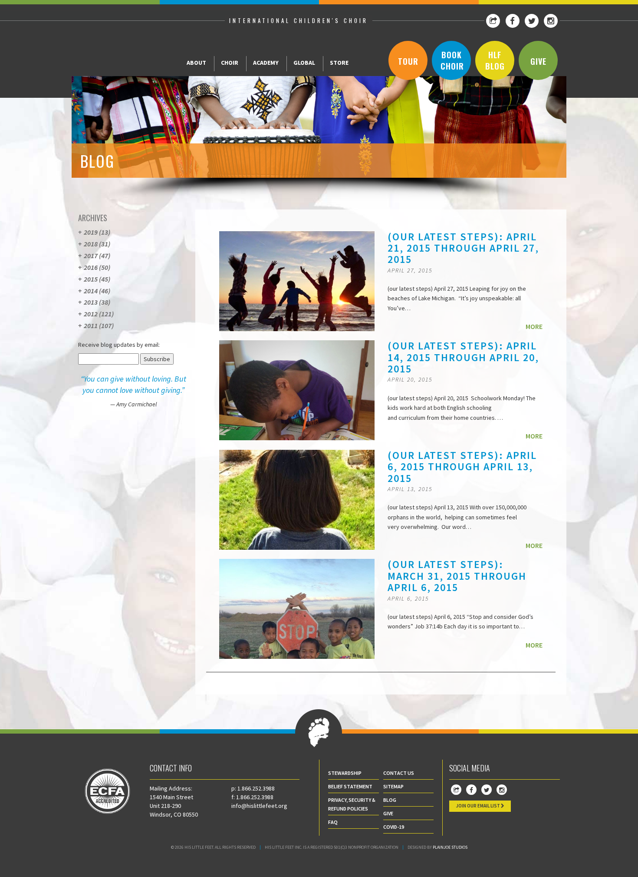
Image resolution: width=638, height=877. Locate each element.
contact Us (398, 773)
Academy (266, 62)
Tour (408, 61)
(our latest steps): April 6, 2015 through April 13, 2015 (462, 466)
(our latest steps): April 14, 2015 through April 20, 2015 (463, 357)
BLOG (389, 800)
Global (304, 62)
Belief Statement (350, 786)
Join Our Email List (478, 806)
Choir (229, 62)
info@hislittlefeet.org (259, 806)
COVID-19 (393, 827)
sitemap (393, 786)
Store (339, 62)
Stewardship (345, 773)
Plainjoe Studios (450, 847)
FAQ (333, 822)
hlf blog (495, 60)
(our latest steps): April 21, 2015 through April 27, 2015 (463, 248)
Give (538, 61)
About (196, 62)
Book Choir (452, 60)
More (534, 326)
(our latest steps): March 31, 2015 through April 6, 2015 (457, 576)
